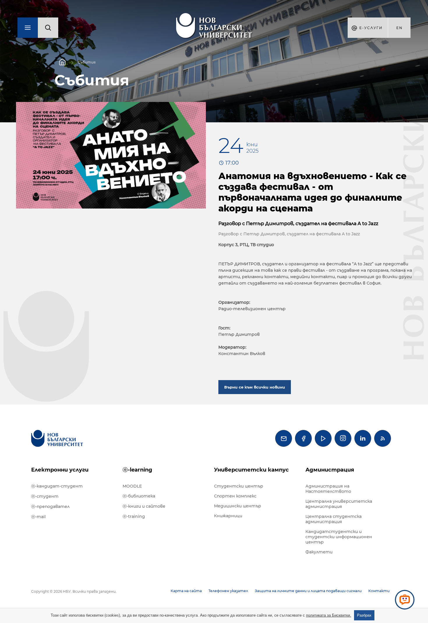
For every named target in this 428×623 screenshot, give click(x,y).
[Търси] (48, 27)
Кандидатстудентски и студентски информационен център (338, 537)
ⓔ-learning (137, 470)
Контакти (379, 591)
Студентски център (238, 486)
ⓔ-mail (38, 516)
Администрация (329, 470)
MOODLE (132, 486)
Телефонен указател (228, 591)
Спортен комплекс (235, 496)
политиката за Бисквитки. (328, 615)
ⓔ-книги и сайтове (144, 506)
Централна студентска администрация (333, 519)
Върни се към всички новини (254, 387)
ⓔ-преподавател (50, 506)
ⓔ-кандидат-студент (57, 486)
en (399, 28)
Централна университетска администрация (338, 504)
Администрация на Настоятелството (328, 488)
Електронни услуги (60, 470)
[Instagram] (343, 438)
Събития (86, 62)
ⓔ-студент (45, 496)
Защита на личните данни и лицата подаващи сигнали (308, 591)
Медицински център (237, 506)
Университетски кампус (251, 470)
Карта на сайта (186, 591)
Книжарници (228, 515)
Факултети (319, 552)
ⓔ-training (134, 516)
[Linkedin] (362, 438)
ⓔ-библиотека (139, 496)
